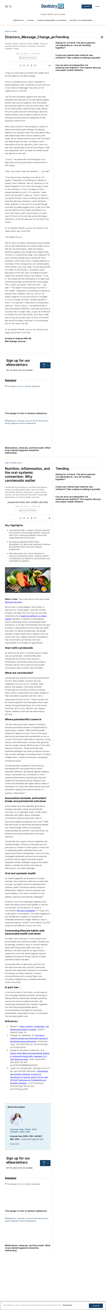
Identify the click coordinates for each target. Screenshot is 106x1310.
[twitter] (28, 65)
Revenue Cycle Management (81, 20)
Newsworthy (18, 20)
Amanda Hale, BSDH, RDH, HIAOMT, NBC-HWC (28, 502)
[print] (49, 65)
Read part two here (13, 602)
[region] (53, 1306)
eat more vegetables (26, 911)
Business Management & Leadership (52, 20)
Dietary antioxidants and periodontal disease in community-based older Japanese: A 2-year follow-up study (30, 1056)
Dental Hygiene (11, 31)
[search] (10, 6)
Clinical (30, 20)
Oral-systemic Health (13, 463)
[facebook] (20, 65)
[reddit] (31, 65)
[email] (35, 65)
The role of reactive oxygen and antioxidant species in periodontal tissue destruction (29, 1038)
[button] (6, 6)
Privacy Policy (67, 1305)
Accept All (96, 1305)
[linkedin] (24, 65)
